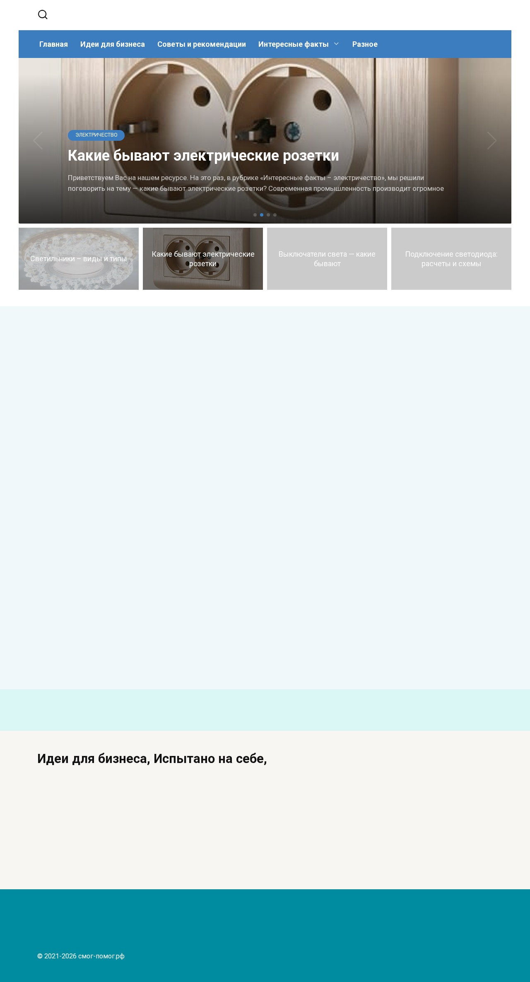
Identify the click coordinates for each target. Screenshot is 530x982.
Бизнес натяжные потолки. (247, 842)
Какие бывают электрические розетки (83, 639)
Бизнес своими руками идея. (84, 842)
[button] (255, 215)
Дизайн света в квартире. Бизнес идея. (423, 847)
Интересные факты (293, 44)
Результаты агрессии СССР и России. (324, 442)
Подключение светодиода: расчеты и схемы (382, 649)
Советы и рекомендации (201, 44)
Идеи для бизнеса (112, 44)
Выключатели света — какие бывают (199, 640)
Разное (365, 44)
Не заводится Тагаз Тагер (147, 432)
